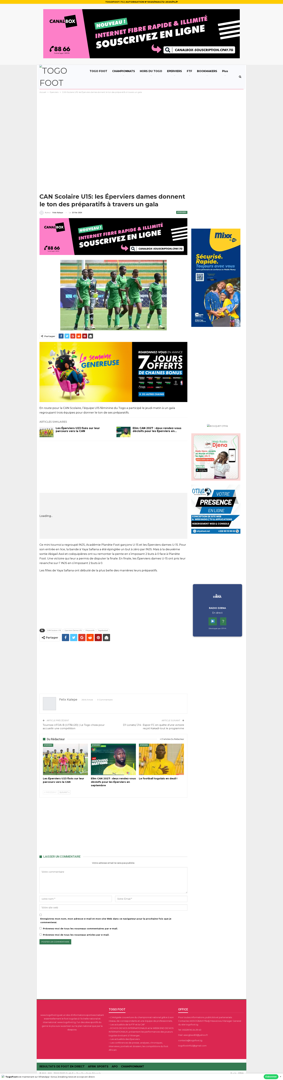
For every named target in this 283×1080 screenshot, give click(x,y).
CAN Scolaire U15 (54, 630)
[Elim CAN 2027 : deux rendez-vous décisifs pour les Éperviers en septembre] (123, 432)
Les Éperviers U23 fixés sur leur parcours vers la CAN (78, 430)
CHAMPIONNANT (132, 1066)
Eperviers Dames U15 (73, 630)
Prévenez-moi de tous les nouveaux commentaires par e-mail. (80, 928)
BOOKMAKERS (207, 71)
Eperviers (181, 212)
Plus (225, 71)
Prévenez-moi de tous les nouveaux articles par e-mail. (76, 934)
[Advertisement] (141, 118)
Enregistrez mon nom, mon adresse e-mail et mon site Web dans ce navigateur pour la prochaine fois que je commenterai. (105, 920)
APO (115, 1066)
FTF (189, 71)
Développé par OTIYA (217, 628)
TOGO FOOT (98, 71)
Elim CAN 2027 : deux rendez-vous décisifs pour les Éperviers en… (157, 430)
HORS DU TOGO (151, 71)
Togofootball (103, 630)
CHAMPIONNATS (123, 71)
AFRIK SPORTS (98, 1066)
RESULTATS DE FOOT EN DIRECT (62, 1066)
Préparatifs (89, 630)
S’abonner (271, 1076)
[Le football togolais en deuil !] (161, 759)
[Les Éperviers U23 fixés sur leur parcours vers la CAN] (46, 432)
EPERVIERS (174, 71)
